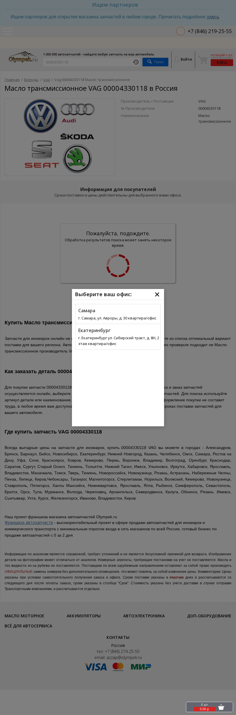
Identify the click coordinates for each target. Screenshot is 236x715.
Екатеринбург (94, 330)
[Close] (157, 294)
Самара (86, 310)
